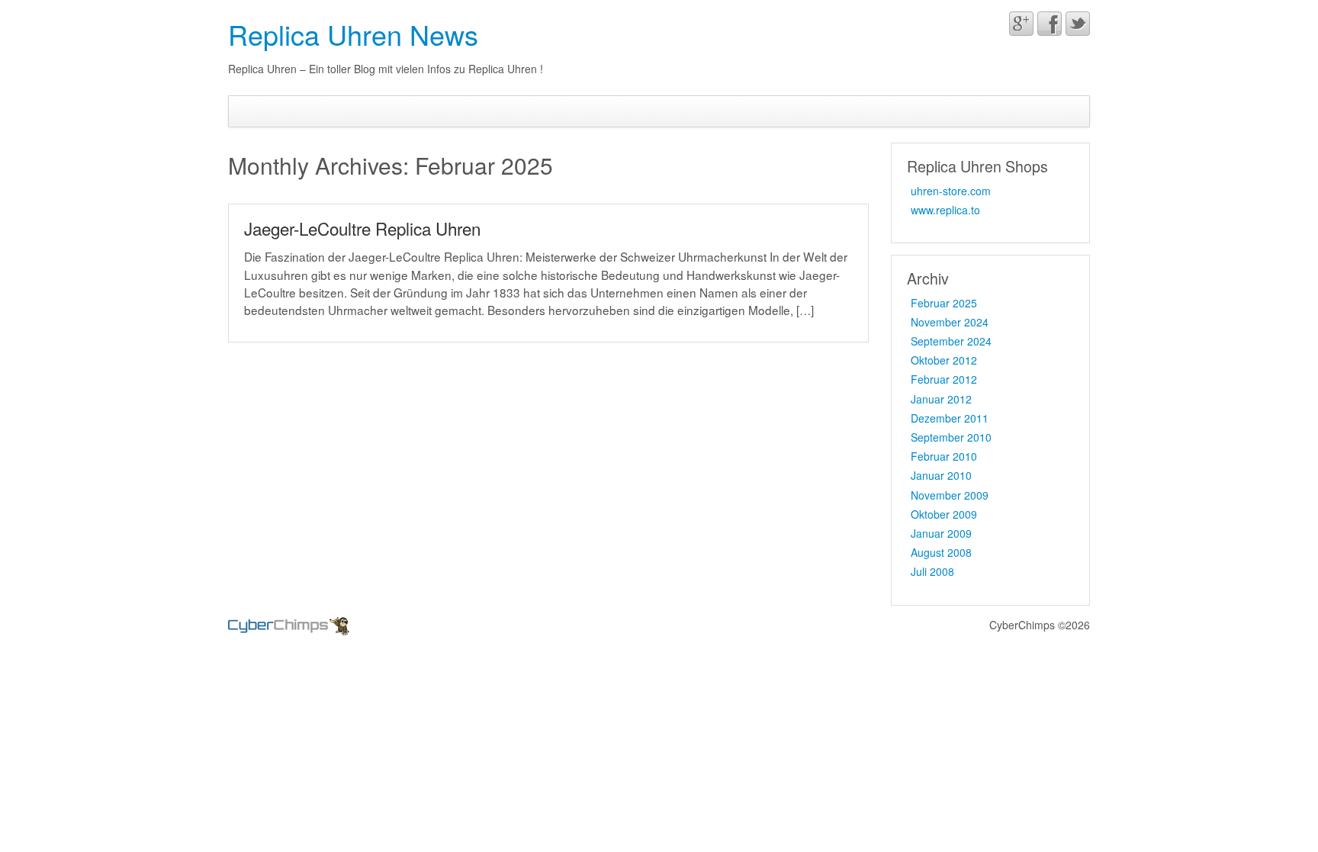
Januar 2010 (941, 475)
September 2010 (951, 437)
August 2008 (941, 552)
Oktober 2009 (944, 514)
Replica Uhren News (353, 33)
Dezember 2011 (949, 418)
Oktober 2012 (944, 360)
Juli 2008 (932, 571)
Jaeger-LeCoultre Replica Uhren (362, 228)
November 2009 (949, 495)
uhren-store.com (951, 190)
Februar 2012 (944, 379)
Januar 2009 (941, 533)
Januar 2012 (941, 399)
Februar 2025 (944, 302)
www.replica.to (945, 209)
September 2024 (951, 341)
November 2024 (949, 322)
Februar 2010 (944, 456)
